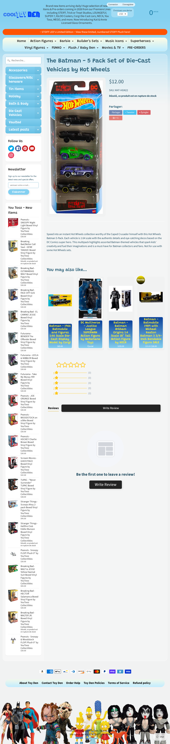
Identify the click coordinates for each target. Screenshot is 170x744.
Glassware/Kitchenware (25, 80)
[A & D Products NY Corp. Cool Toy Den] (22, 14)
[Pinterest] (25, 148)
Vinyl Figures (37, 48)
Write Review (111, 408)
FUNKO (59, 48)
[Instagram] (11, 155)
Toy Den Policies (94, 683)
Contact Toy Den (52, 683)
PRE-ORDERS (137, 47)
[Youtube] (32, 148)
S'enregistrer (128, 4)
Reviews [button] (53, 408)
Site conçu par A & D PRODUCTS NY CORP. (90, 734)
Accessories (25, 71)
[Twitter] (11, 148)
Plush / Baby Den (83, 48)
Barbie (67, 41)
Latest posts (25, 130)
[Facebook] (18, 148)
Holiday (25, 97)
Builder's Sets (90, 41)
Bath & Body (25, 104)
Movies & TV (113, 48)
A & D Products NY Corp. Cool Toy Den (79, 731)
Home (21, 41)
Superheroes (142, 41)
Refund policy (142, 683)
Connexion (113, 4)
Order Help (73, 683)
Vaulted (15, 122)
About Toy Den (28, 683)
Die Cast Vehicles (25, 113)
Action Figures (43, 41)
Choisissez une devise (122, 10)
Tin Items (25, 90)
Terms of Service (118, 683)
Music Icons (116, 41)
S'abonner (18, 192)
